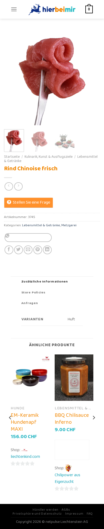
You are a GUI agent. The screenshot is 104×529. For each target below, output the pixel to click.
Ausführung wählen (72, 450)
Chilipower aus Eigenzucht (67, 478)
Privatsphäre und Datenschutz (37, 513)
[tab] (52, 281)
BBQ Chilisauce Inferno (72, 419)
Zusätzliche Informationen (44, 281)
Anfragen (29, 303)
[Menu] (14, 9)
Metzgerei (69, 225)
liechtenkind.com (25, 456)
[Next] (91, 77)
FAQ (90, 513)
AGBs (66, 509)
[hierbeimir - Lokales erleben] (52, 9)
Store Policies (33, 292)
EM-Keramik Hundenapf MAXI (25, 422)
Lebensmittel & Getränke (41, 225)
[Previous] (12, 77)
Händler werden (45, 509)
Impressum (74, 513)
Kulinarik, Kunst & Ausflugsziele (49, 157)
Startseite (12, 157)
